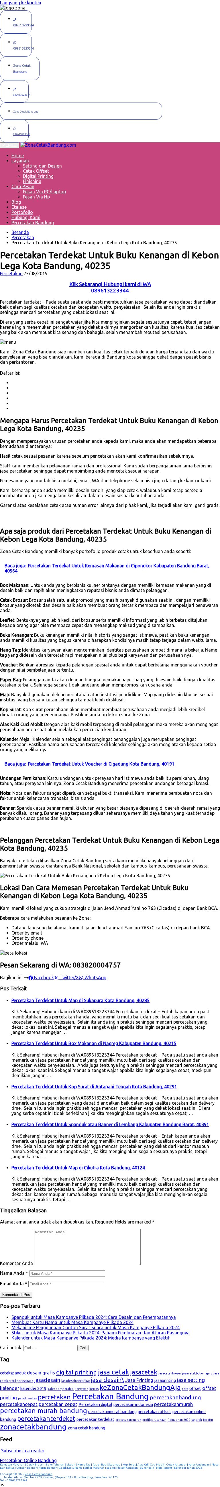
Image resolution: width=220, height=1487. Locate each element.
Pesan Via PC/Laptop (44, 191)
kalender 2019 (33, 1388)
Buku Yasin (147, 1467)
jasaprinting (165, 1380)
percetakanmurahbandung (112, 1411)
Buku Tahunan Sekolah (60, 1464)
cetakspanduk (13, 1372)
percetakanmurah (173, 1404)
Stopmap (114, 1464)
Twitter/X (68, 977)
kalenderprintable (61, 1388)
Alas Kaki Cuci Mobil (151, 1464)
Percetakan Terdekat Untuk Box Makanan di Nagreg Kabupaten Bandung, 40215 (93, 1043)
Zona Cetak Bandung (38, 1474)
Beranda (20, 232)
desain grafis (41, 1372)
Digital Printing (38, 176)
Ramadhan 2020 (179, 1419)
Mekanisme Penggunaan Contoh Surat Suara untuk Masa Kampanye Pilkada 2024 (95, 1327)
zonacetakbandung (33, 1426)
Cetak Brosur (35, 1464)
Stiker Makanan (95, 1467)
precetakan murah (128, 1419)
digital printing (76, 1372)
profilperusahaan (154, 1419)
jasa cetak (113, 1372)
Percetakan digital (95, 1404)
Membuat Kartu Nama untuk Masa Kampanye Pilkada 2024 (72, 1322)
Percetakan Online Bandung (28, 1460)
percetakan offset (154, 1411)
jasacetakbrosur (169, 1373)
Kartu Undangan (199, 1464)
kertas (94, 1388)
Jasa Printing (139, 1380)
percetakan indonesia (133, 1404)
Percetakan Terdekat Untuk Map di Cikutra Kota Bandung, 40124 (78, 1167)
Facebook (43, 977)
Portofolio (22, 212)
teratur (208, 1419)
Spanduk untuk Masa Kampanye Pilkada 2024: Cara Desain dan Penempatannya (93, 1317)
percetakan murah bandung (43, 1411)
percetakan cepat (58, 1404)
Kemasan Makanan (12, 1464)
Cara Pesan (22, 186)
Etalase (19, 207)
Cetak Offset (36, 171)
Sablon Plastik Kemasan (122, 1467)
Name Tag (84, 1464)
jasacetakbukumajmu (197, 1373)
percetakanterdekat (46, 1418)
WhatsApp (94, 977)
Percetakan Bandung (32, 222)
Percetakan (22, 237)
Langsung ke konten (20, 2)
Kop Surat (129, 1464)
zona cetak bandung (86, 1427)
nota (185, 1388)
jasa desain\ (107, 1379)
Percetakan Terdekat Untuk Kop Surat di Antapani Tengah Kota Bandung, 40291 (94, 1086)
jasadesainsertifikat (75, 1380)
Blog (16, 201)
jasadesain (47, 1380)
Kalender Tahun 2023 (188, 1467)
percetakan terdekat (95, 1419)
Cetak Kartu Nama (70, 1467)
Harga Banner (48, 1467)
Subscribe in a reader (22, 1450)
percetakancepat (19, 1404)
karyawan (81, 1388)
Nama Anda (14, 1273)
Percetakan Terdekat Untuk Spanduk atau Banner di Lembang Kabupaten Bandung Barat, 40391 (110, 1124)
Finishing (32, 181)
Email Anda (13, 1283)
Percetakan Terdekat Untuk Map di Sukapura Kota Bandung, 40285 (80, 1000)
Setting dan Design (42, 165)
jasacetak (143, 1372)
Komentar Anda (16, 1263)
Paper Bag (99, 1464)
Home (17, 155)
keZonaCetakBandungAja (140, 1387)
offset (195, 1388)
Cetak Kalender (176, 1464)
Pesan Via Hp (36, 196)
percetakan (54, 1397)
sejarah (196, 1419)
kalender (9, 1388)
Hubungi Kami (25, 217)
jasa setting (191, 1380)
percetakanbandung (175, 1397)
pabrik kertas (27, 1398)
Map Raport (164, 1467)
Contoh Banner (26, 1467)
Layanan (20, 160)
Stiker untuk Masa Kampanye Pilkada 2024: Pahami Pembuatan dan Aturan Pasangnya (100, 1332)
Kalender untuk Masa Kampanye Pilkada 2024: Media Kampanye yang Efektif (90, 1337)
